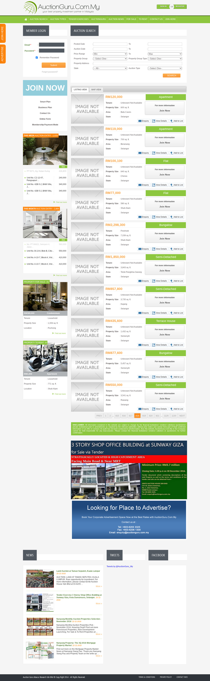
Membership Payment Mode (45, 125)
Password (30, 51)
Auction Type (134, 68)
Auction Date (79, 49)
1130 (174, 416)
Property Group (80, 58)
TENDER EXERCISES (79, 19)
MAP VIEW (96, 89)
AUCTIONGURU (98, 19)
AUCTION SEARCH (39, 19)
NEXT (182, 416)
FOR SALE (131, 19)
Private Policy (166, 677)
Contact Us (45, 113)
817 (130, 416)
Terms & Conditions (147, 677)
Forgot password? (50, 72)
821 (157, 416)
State (76, 68)
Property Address (81, 63)
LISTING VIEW (80, 89)
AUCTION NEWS (116, 19)
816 (124, 416)
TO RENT (143, 19)
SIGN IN (163, 6)
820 (151, 416)
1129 (166, 416)
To (130, 44)
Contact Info (182, 677)
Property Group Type (138, 58)
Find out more (61, 202)
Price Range (79, 54)
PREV (99, 416)
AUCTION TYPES (58, 19)
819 (144, 416)
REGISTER (180, 6)
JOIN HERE (170, 19)
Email (28, 45)
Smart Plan (45, 102)
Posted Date (79, 44)
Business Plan (45, 107)
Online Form (45, 119)
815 (117, 416)
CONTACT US (156, 19)
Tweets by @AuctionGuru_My (120, 566)
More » (99, 586)
